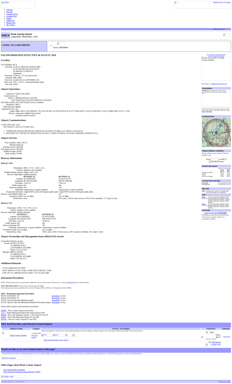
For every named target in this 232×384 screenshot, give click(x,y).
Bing (220, 84)
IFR (217, 54)
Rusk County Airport (18, 335)
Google (224, 84)
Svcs (215, 56)
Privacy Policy (222, 381)
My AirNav (10, 25)
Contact (228, 381)
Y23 (2, 313)
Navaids (9, 12)
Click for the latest (215, 213)
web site (34, 335)
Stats (219, 56)
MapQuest (214, 84)
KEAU (203, 204)
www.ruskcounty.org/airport (14, 370)
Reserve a (60, 47)
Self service (216, 342)
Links (224, 54)
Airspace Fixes (12, 14)
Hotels (8, 18)
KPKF (3, 317)
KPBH (3, 311)
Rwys (214, 54)
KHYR (4, 319)
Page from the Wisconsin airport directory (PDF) (21, 372)
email (34, 337)
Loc (208, 54)
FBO (220, 54)
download (71, 282)
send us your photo (207, 111)
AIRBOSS (10, 21)
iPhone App (10, 23)
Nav (213, 56)
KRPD (3, 315)
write (228, 336)
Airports (9, 10)
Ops (211, 54)
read (225, 336)
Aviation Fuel (11, 16)
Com (209, 56)
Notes (222, 56)
